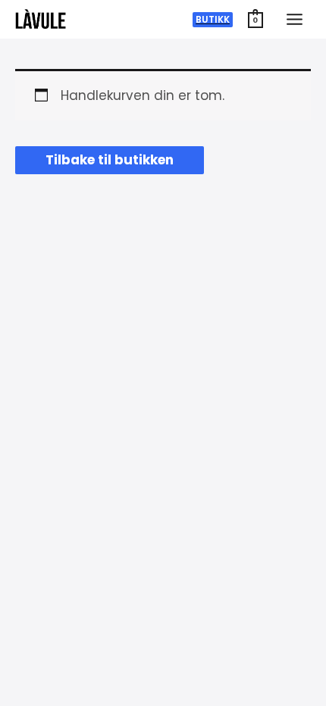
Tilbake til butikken (109, 160)
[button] (213, 19)
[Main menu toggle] (294, 19)
